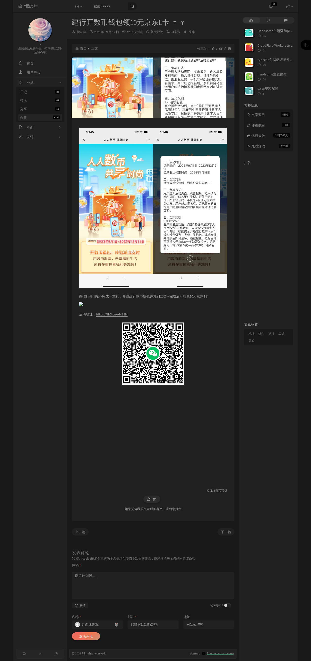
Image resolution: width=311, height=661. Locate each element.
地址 (186, 617)
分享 (39, 109)
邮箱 (132, 617)
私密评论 (217, 605)
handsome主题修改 (272, 74)
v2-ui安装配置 (268, 88)
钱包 (261, 333)
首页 (83, 48)
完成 (251, 340)
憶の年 (81, 32)
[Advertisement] (153, 433)
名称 (76, 617)
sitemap (195, 653)
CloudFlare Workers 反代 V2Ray (280, 45)
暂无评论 (157, 32)
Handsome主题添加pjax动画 (279, 31)
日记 (39, 92)
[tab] (251, 20)
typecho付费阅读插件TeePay (279, 60)
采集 (39, 117)
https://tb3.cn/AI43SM (112, 314)
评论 (76, 565)
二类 (281, 333)
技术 (39, 100)
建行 (271, 333)
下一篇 (226, 532)
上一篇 (80, 532)
